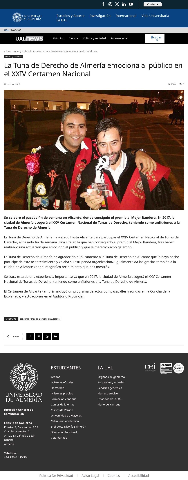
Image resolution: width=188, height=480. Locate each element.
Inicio (7, 51)
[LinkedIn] (123, 4)
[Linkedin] (55, 336)
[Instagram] (110, 4)
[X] (38, 336)
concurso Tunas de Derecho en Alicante (40, 318)
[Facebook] (103, 4)
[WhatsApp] (47, 336)
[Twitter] (117, 4)
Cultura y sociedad (21, 51)
